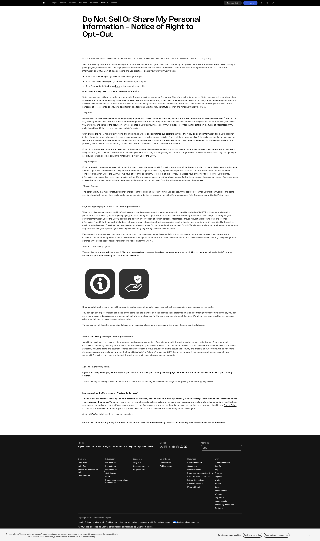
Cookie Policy (230, 405)
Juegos (54, 3)
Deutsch (90, 446)
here (226, 195)
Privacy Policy (169, 71)
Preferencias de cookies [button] (188, 522)
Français (107, 446)
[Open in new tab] (103, 471)
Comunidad (83, 3)
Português (117, 446)
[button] (233, 3)
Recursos (72, 3)
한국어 (150, 446)
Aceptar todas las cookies (276, 535)
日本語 (98, 446)
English (81, 446)
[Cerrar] (309, 535)
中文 (125, 446)
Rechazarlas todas (252, 535)
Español (132, 446)
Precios (114, 3)
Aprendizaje (94, 3)
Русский (142, 446)
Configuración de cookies (229, 535)
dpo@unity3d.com (196, 325)
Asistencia (104, 3)
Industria (63, 3)
